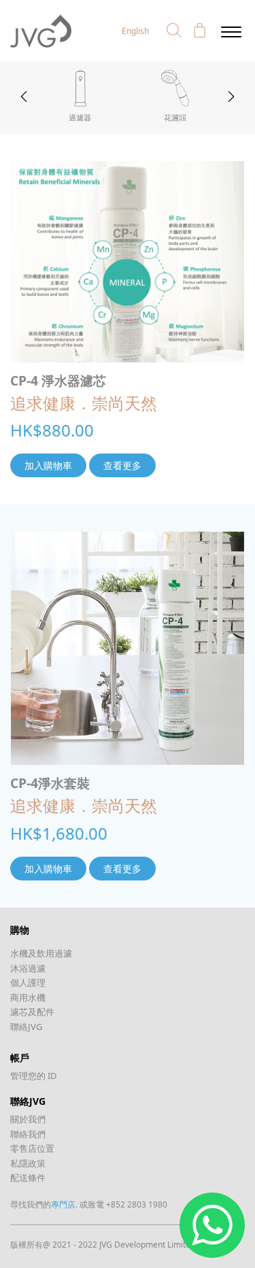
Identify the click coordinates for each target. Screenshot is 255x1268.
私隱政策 (28, 1163)
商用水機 (28, 997)
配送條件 (28, 1177)
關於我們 (28, 1119)
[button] (174, 30)
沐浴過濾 (28, 968)
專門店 (63, 1204)
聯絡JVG (26, 1027)
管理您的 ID (33, 1075)
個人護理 (28, 982)
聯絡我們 (28, 1134)
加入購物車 (48, 465)
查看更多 (122, 465)
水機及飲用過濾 (41, 953)
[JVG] (40, 29)
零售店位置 (32, 1148)
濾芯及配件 (32, 1012)
